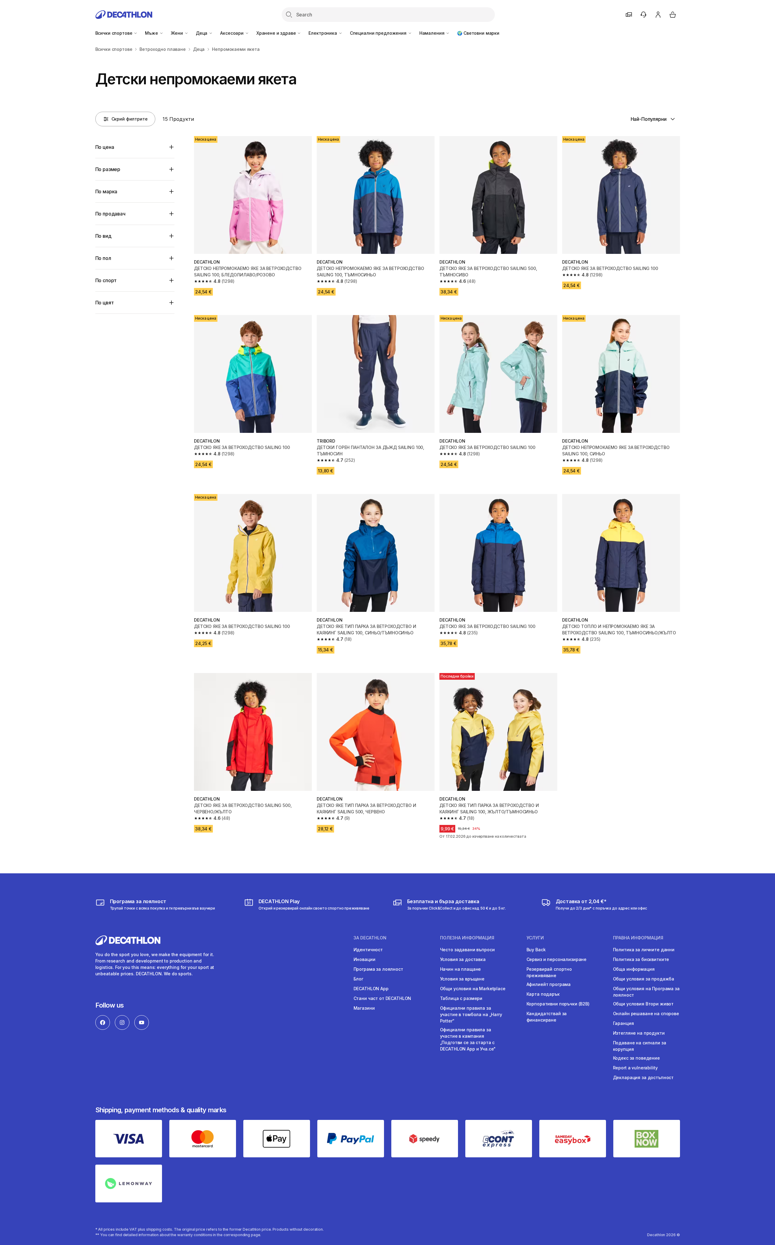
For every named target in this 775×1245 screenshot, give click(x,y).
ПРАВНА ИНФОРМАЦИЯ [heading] (638, 937)
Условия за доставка (463, 959)
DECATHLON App (371, 988)
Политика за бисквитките (641, 959)
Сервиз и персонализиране (557, 959)
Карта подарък (543, 994)
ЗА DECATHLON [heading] (370, 937)
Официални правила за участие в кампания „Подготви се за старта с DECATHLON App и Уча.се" (468, 1039)
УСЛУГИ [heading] (535, 937)
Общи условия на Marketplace (473, 988)
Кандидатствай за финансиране (547, 1016)
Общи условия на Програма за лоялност (646, 992)
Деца (202, 33)
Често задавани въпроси (467, 949)
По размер (108, 169)
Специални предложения (379, 33)
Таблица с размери (461, 998)
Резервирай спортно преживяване (549, 972)
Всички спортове (114, 33)
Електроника (323, 33)
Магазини (364, 1008)
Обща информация (634, 969)
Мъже (152, 33)
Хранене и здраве (276, 33)
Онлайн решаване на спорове (646, 1013)
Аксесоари (232, 33)
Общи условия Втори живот (643, 1003)
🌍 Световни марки (478, 33)
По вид (103, 236)
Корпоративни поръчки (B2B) (558, 1003)
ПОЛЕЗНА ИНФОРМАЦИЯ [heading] (467, 937)
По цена (104, 147)
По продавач (110, 214)
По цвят (104, 303)
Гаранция (623, 1023)
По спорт (106, 280)
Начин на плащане (460, 969)
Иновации (364, 959)
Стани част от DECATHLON (382, 998)
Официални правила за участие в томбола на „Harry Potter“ (471, 1014)
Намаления (432, 33)
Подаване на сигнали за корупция (639, 1046)
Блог (358, 978)
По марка (106, 191)
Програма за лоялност (378, 969)
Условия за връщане (462, 978)
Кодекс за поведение (636, 1058)
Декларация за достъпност (643, 1077)
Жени (177, 33)
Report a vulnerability (635, 1067)
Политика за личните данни (644, 949)
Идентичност (368, 949)
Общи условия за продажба (644, 978)
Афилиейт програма (549, 984)
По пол (103, 258)
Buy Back (536, 949)
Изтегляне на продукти (639, 1033)
